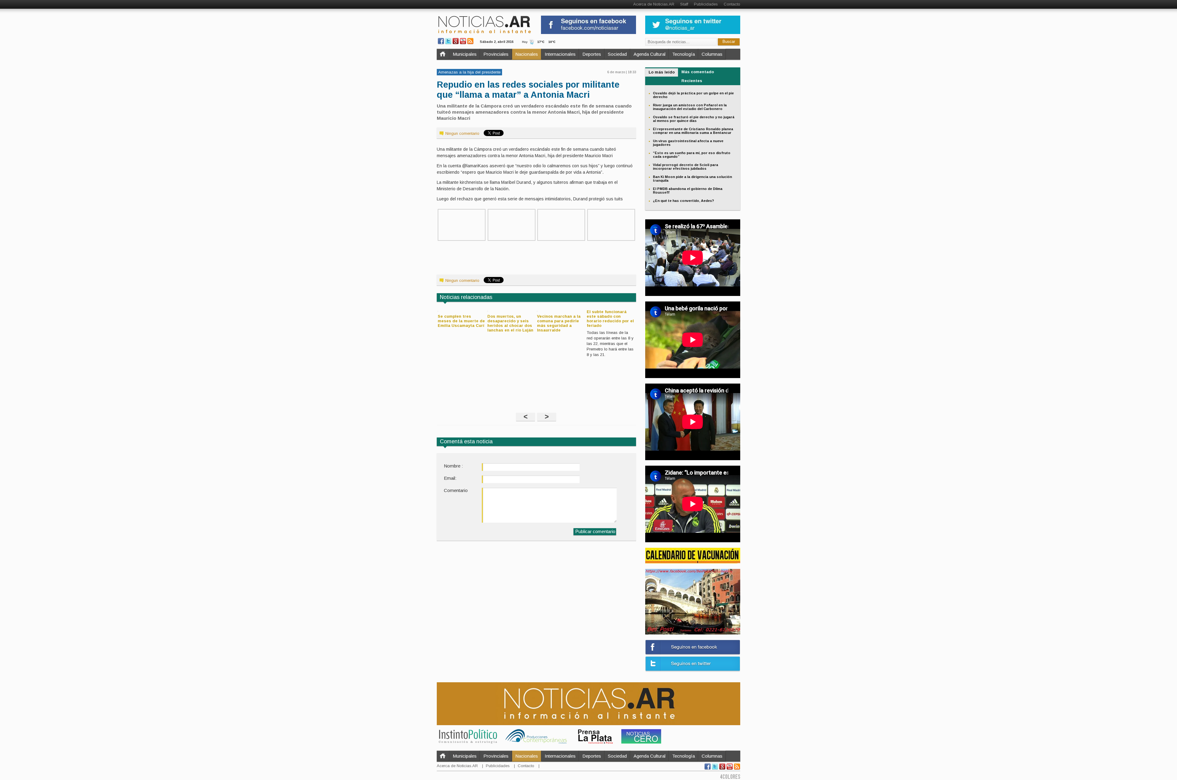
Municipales (465, 54)
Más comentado (697, 72)
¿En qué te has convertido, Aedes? (683, 201)
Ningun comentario (462, 133)
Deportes (591, 54)
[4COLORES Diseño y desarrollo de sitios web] (730, 777)
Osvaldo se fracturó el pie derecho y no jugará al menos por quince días (693, 119)
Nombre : (453, 465)
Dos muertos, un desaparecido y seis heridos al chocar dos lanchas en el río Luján (510, 323)
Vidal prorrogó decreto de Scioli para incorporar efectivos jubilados (685, 166)
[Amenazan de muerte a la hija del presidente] (462, 239)
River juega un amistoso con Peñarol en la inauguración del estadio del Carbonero (690, 107)
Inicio (443, 54)
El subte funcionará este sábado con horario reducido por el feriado (610, 318)
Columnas (712, 54)
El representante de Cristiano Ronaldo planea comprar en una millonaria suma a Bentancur (693, 130)
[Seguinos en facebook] (441, 41)
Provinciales (496, 54)
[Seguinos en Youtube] (463, 41)
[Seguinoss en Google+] (455, 41)
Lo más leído (662, 72)
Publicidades (706, 4)
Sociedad (617, 54)
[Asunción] (611, 239)
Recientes (691, 80)
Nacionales (526, 54)
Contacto (732, 4)
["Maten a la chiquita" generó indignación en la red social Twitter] (511, 239)
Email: (450, 478)
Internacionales (560, 54)
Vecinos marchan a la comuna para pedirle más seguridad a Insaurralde (559, 323)
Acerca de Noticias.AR (653, 4)
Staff (684, 4)
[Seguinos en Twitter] (448, 41)
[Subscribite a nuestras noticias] (470, 41)
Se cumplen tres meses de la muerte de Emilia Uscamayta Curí (461, 321)
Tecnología (683, 54)
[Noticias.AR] (484, 32)
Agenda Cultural (649, 54)
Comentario (456, 490)
